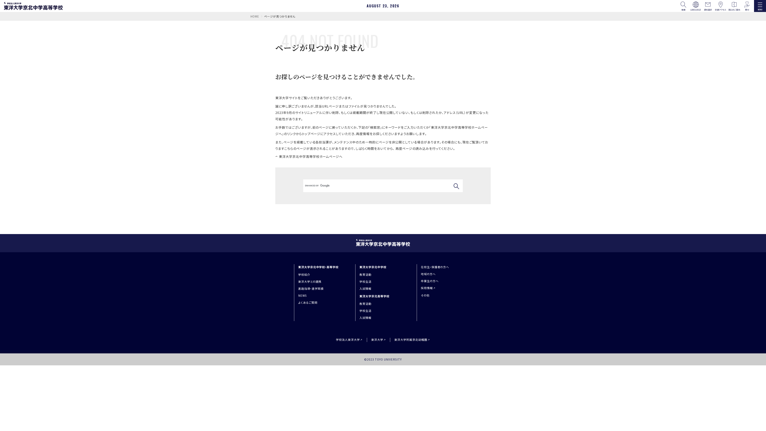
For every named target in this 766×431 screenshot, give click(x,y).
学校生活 (365, 282)
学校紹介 (304, 275)
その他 (425, 295)
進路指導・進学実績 (311, 289)
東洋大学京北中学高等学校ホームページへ (311, 156)
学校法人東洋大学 (348, 340)
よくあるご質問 (307, 302)
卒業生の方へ (430, 281)
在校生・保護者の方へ (435, 267)
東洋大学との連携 (310, 282)
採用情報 (427, 288)
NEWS (302, 296)
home (254, 16)
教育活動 (365, 275)
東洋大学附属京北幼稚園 (410, 340)
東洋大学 (377, 340)
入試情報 (365, 289)
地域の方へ (428, 274)
